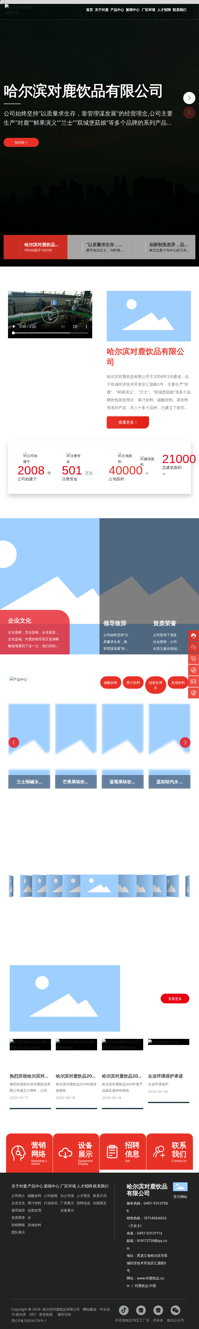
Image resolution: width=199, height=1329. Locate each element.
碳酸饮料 (110, 682)
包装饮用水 (155, 685)
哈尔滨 (21, 1314)
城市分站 (64, 1314)
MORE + (21, 142)
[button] (189, 98)
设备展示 (85, 1149)
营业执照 (46, 1314)
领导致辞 (115, 623)
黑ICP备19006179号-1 (29, 1321)
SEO (32, 1314)
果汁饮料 (133, 682)
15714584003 (155, 1218)
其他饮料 (178, 682)
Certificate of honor (99, 842)
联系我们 (179, 1149)
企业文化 (19, 620)
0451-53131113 (149, 1233)
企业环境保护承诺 (165, 1076)
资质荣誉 (164, 623)
